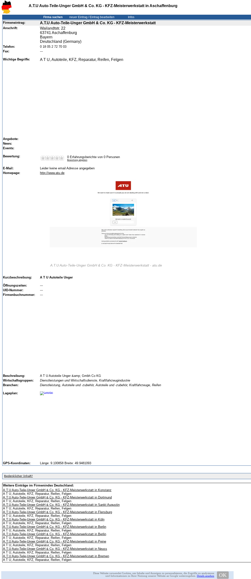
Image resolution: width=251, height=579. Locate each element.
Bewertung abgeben (77, 160)
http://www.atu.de (52, 173)
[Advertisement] (145, 97)
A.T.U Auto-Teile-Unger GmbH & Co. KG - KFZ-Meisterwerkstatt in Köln (53, 519)
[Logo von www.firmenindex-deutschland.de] (6, 13)
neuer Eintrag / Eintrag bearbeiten (91, 17)
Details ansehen (205, 575)
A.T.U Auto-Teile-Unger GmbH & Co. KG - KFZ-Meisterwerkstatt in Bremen (56, 556)
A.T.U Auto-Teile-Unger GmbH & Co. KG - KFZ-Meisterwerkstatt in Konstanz (57, 490)
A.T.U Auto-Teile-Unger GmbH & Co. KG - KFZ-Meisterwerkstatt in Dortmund (57, 497)
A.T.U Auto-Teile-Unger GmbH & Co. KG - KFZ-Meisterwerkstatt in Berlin (54, 527)
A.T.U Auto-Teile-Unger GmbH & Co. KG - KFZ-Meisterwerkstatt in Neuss (55, 549)
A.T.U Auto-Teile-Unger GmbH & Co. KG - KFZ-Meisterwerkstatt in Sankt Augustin (61, 505)
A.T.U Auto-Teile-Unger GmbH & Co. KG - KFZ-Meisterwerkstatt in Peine (54, 541)
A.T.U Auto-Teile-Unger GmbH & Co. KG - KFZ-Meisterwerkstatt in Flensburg (57, 512)
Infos (131, 17)
